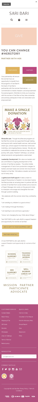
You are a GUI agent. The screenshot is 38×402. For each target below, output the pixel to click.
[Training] (26, 263)
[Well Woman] (26, 279)
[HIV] (12, 279)
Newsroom (22, 332)
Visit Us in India (23, 313)
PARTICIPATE (19, 288)
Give (20, 328)
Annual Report (23, 324)
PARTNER (27, 285)
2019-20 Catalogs (7, 336)
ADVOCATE (19, 292)
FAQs (20, 336)
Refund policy (6, 343)
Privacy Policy (24, 388)
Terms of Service (6, 339)
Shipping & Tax (6, 320)
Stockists (4, 328)
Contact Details (6, 313)
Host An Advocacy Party (26, 320)
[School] (12, 263)
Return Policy (5, 316)
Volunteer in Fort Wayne (26, 316)
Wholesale (5, 332)
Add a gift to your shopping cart (17, 227)
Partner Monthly (10, 234)
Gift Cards (4, 324)
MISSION (10, 285)
